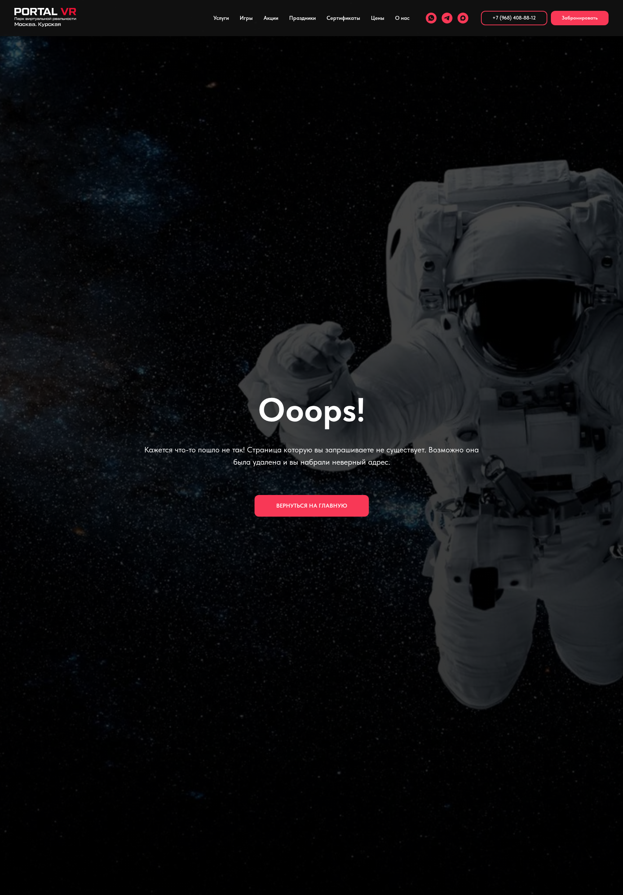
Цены (377, 18)
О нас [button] (402, 18)
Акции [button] (271, 18)
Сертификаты (343, 18)
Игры (246, 18)
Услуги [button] (221, 18)
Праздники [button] (302, 18)
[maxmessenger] (463, 18)
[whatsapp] (431, 18)
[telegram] (447, 18)
